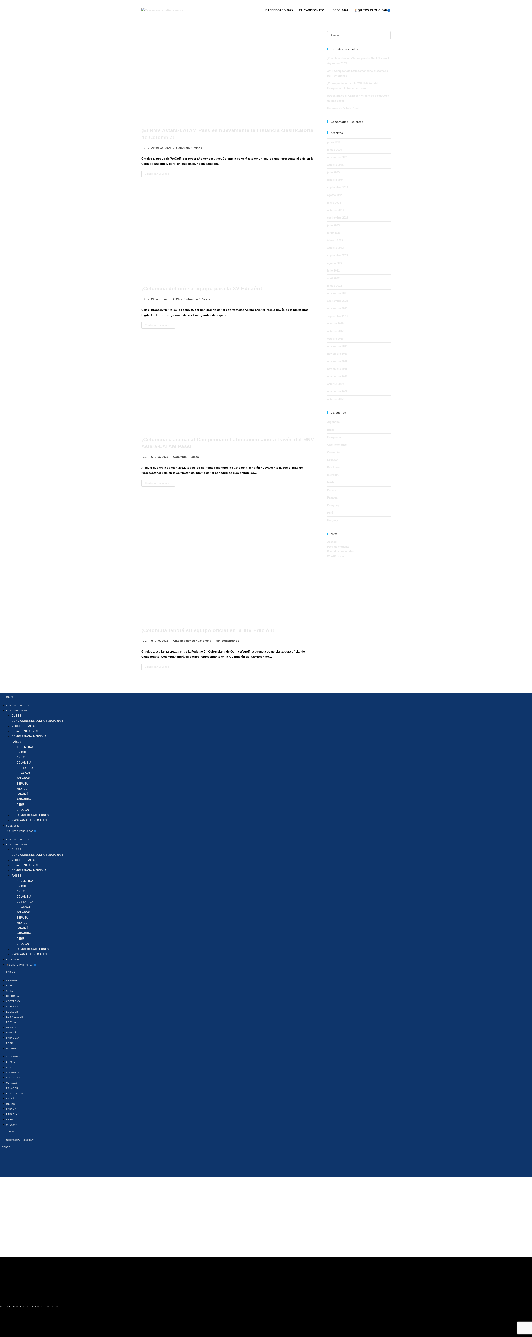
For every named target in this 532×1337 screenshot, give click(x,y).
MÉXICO (22, 788)
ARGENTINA (25, 747)
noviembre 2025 (337, 157)
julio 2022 (333, 270)
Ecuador (332, 459)
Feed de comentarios (340, 551)
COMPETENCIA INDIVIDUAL (29, 736)
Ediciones (333, 467)
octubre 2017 (335, 331)
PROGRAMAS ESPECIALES (29, 820)
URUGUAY (23, 809)
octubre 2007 (335, 399)
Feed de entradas (338, 546)
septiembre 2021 (337, 300)
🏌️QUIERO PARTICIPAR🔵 (21, 831)
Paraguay (333, 505)
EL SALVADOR (14, 1017)
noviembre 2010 (337, 376)
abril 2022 (333, 278)
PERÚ (20, 804)
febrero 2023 (335, 240)
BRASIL (21, 752)
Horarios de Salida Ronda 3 (344, 108)
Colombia (183, 148)
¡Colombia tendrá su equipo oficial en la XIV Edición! (207, 630)
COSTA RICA (25, 768)
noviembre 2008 (337, 391)
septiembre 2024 (337, 187)
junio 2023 (333, 232)
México (331, 482)
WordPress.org (336, 556)
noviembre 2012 (337, 361)
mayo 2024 (334, 202)
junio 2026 (333, 142)
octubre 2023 (335, 210)
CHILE (21, 757)
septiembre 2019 (337, 316)
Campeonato (335, 437)
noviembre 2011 (337, 368)
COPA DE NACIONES (24, 731)
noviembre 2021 (337, 293)
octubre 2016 (335, 338)
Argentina (333, 422)
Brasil (331, 429)
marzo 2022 (334, 285)
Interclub (333, 475)
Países (197, 148)
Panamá (332, 497)
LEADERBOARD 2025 (18, 705)
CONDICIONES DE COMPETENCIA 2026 (37, 721)
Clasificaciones (184, 640)
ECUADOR (23, 778)
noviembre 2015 (337, 346)
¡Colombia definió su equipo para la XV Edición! (201, 288)
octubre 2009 (335, 384)
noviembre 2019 (337, 308)
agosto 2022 (334, 263)
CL (145, 148)
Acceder (332, 541)
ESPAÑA (22, 783)
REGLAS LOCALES (23, 726)
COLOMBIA (24, 762)
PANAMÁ (22, 794)
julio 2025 (333, 172)
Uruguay (332, 520)
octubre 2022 (335, 247)
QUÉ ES (16, 715)
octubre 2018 (335, 323)
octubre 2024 (335, 179)
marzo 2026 (334, 149)
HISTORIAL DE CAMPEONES (30, 815)
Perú (330, 512)
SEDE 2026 (13, 826)
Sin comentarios (227, 640)
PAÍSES (16, 741)
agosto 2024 (334, 195)
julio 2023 (333, 225)
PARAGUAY (24, 799)
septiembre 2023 (337, 217)
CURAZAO (23, 773)
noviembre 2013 (337, 353)
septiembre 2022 (337, 255)
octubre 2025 (335, 164)
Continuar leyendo (160, 174)
